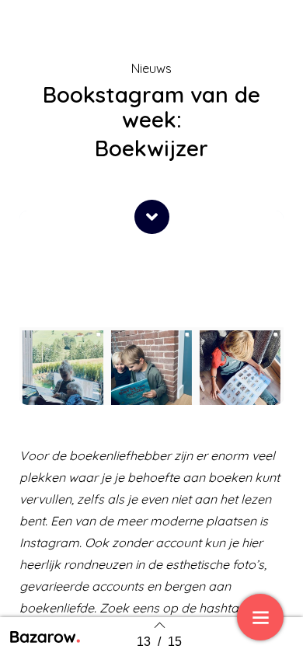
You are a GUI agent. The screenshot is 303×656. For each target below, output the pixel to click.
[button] (151, 217)
